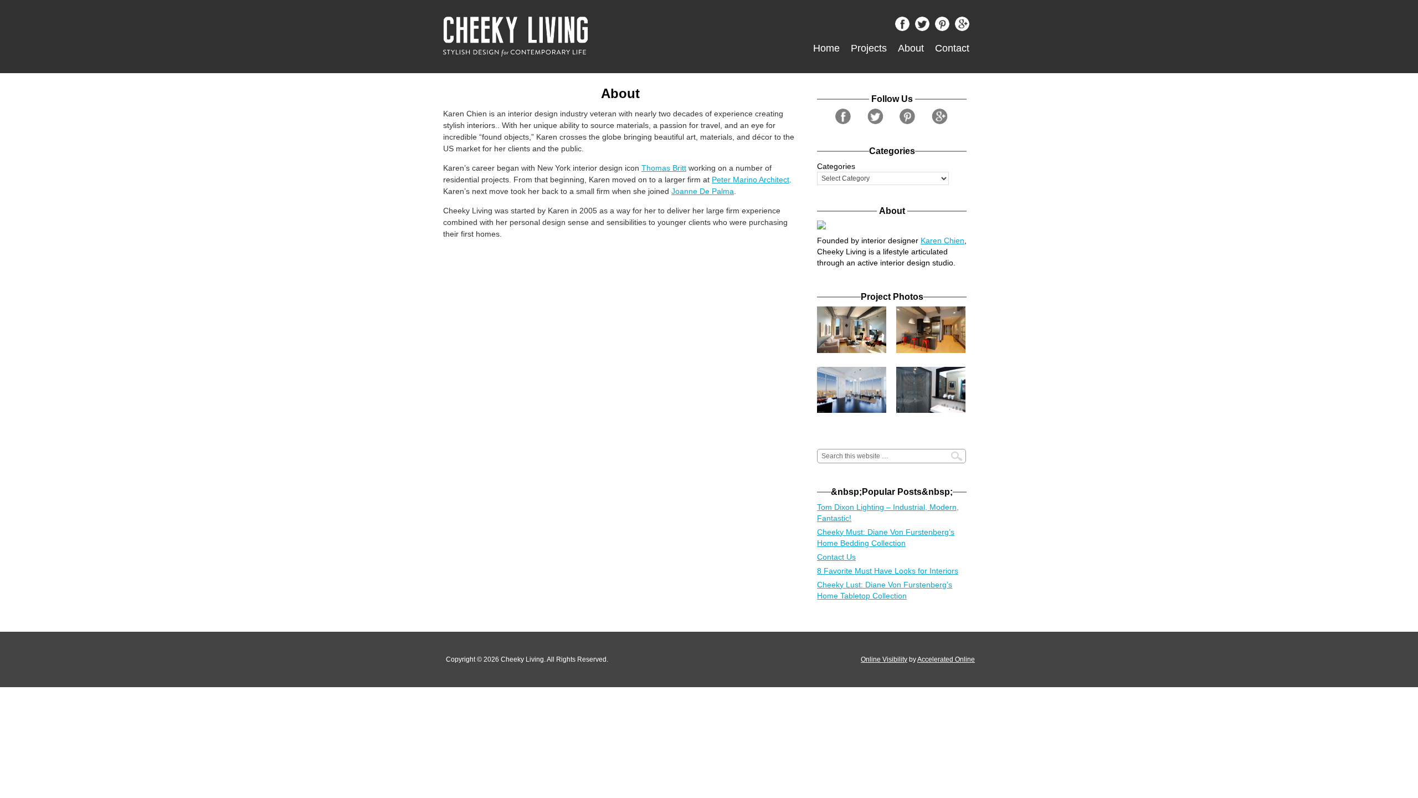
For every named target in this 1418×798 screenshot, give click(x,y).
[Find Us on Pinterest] (945, 27)
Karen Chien (942, 240)
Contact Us (836, 557)
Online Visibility (884, 659)
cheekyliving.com (567, 37)
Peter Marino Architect (750, 179)
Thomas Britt (663, 167)
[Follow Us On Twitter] (925, 27)
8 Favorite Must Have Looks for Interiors (887, 570)
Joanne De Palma (702, 191)
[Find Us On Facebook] (905, 27)
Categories (836, 166)
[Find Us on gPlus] (965, 27)
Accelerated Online (946, 659)
